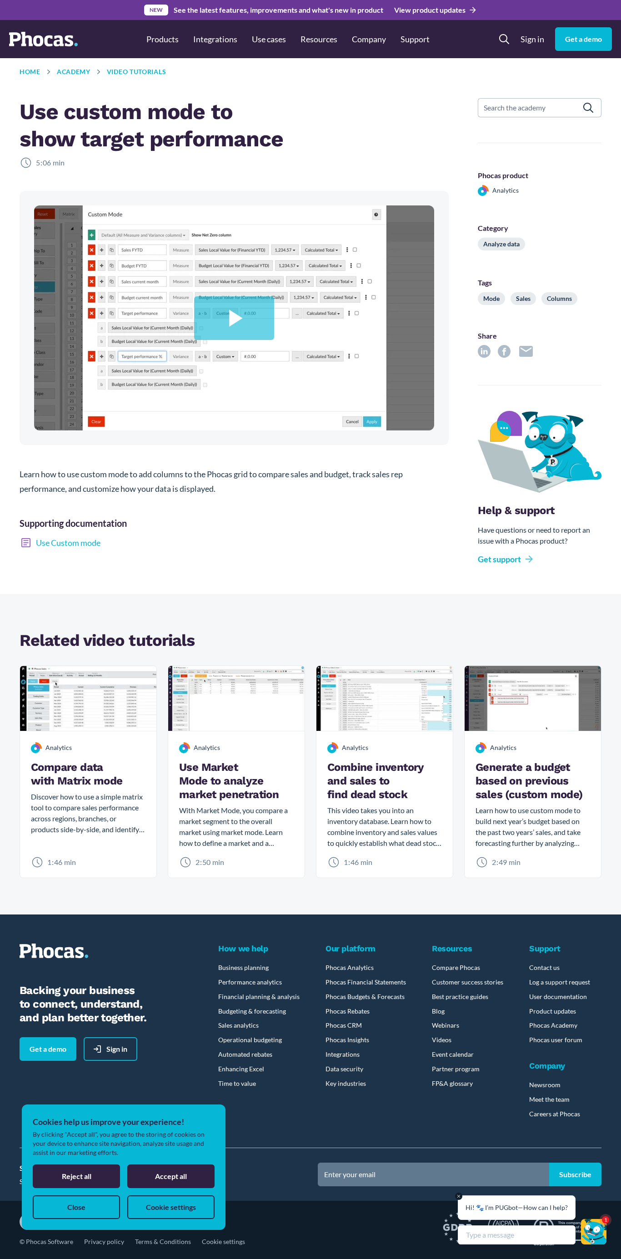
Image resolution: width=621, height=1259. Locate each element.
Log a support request (559, 982)
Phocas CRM (344, 1025)
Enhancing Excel (241, 1069)
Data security (344, 1069)
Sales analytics (238, 1025)
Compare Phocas (456, 967)
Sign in (532, 39)
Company (369, 39)
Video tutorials (136, 71)
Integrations (215, 39)
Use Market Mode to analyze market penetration (229, 781)
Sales (523, 298)
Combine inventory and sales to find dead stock (375, 781)
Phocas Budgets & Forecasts (365, 996)
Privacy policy (104, 1241)
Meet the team (549, 1099)
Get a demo (583, 39)
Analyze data (501, 244)
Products (162, 39)
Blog (438, 1011)
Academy (73, 71)
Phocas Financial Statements (366, 982)
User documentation (558, 996)
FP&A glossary (452, 1083)
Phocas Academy (553, 1025)
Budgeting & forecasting (252, 1011)
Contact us (544, 967)
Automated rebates (245, 1054)
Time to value (237, 1083)
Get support (499, 559)
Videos (441, 1040)
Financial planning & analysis (259, 996)
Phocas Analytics (350, 967)
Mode (491, 298)
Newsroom (545, 1085)
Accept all (171, 1176)
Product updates (552, 1011)
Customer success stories (467, 982)
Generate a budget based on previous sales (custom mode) (529, 781)
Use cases (269, 39)
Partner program (456, 1069)
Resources (318, 39)
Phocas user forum (555, 1040)
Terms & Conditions (163, 1241)
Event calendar (453, 1054)
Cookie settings (223, 1241)
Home (30, 71)
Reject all (76, 1176)
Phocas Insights (347, 1040)
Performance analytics (250, 982)
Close (76, 1207)
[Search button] (504, 39)
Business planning (243, 967)
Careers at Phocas (554, 1114)
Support (415, 39)
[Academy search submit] (588, 107)
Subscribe (575, 1174)
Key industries (346, 1083)
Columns (559, 298)
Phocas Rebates (348, 1011)
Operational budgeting (250, 1040)
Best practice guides (460, 996)
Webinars (445, 1025)
